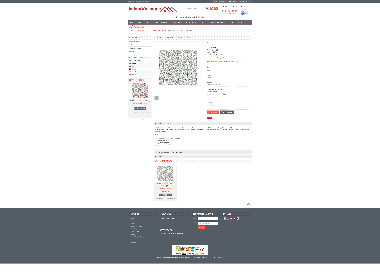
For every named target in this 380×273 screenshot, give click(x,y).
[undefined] (178, 85)
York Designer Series (135, 48)
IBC (208, 42)
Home (131, 30)
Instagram (238, 218)
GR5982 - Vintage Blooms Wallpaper (140, 101)
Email (194, 223)
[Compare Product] (211, 8)
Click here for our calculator (220, 62)
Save (210, 117)
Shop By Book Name (140, 30)
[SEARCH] (207, 8)
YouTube (228, 218)
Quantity (209, 102)
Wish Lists (234, 1)
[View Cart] (216, 8)
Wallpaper (132, 45)
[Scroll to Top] (249, 204)
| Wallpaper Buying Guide (236, 62)
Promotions (132, 51)
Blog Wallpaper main (168, 218)
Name (194, 219)
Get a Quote (202, 17)
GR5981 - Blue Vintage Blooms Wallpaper (165, 185)
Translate (141, 28)
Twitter (225, 218)
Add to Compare (146, 112)
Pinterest (231, 218)
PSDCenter (221, 257)
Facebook (234, 218)
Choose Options (141, 108)
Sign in (137, 1)
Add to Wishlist (134, 112)
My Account (131, 1)
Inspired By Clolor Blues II (158, 30)
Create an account (144, 1)
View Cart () (246, 1)
